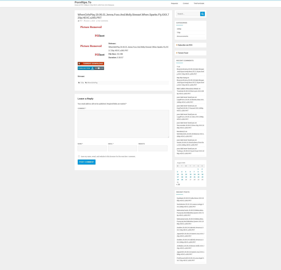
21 (194, 177)
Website (142, 144)
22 (198, 177)
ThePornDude (199, 3)
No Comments (103, 21)
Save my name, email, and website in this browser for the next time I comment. (108, 156)
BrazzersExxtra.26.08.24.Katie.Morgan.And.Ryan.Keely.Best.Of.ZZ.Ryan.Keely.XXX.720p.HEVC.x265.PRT (190, 71)
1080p (179, 29)
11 (182, 174)
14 (194, 174)
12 (186, 174)
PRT (81, 21)
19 (186, 177)
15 (198, 174)
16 (202, 174)
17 (178, 177)
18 (182, 177)
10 (178, 174)
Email (110, 144)
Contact (186, 3)
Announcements (182, 36)
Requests (174, 3)
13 (190, 174)
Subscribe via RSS (185, 45)
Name (80, 144)
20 (190, 177)
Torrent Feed (183, 53)
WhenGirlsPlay (92, 83)
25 (182, 179)
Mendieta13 (181, 131)
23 (202, 177)
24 (178, 179)
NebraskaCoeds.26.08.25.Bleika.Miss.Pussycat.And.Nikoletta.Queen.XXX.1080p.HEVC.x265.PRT (190, 221)
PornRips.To (83, 2)
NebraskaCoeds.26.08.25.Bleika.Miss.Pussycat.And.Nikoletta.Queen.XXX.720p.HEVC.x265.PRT (190, 212)
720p (82, 83)
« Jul (178, 184)
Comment (82, 108)
